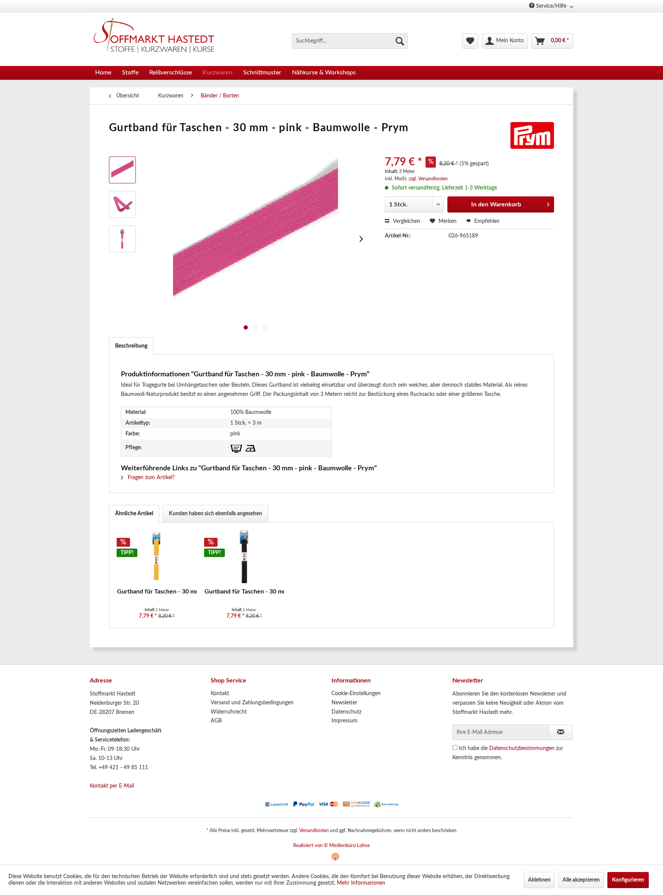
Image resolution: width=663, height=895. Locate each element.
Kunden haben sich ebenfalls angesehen (215, 513)
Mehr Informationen (361, 883)
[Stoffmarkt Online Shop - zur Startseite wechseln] (158, 37)
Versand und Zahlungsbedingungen (252, 702)
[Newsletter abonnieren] (561, 732)
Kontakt (220, 693)
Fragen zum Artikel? (150, 477)
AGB (216, 721)
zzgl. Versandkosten (428, 178)
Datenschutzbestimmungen (521, 748)
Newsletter (344, 702)
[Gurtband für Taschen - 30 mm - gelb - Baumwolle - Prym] (157, 557)
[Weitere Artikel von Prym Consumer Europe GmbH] (532, 135)
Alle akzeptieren (581, 880)
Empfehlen (486, 221)
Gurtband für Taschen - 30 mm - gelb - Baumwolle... (157, 591)
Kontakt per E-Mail (112, 786)
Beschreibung (131, 346)
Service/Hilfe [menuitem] (551, 6)
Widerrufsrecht (229, 712)
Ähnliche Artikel (134, 513)
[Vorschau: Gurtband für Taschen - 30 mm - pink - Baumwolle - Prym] (122, 170)
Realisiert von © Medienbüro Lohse (331, 845)
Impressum (345, 721)
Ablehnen (539, 880)
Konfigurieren (628, 880)
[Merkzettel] (470, 41)
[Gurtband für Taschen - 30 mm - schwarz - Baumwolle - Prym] (244, 557)
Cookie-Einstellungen (356, 693)
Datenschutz (346, 712)
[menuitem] (350, 41)
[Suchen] (400, 41)
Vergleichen (405, 221)
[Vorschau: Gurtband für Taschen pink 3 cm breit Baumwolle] (122, 239)
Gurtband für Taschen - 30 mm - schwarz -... (244, 591)
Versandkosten (314, 830)
